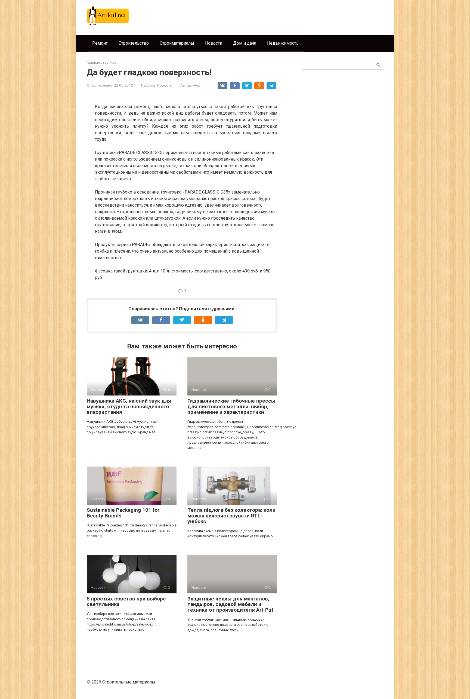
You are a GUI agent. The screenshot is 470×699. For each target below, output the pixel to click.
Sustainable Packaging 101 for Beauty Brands (123, 513)
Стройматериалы (177, 43)
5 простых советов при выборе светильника (126, 602)
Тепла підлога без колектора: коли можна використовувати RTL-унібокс (231, 516)
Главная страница (101, 62)
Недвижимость (283, 43)
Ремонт (100, 43)
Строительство (134, 43)
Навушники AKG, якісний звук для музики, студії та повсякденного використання (129, 406)
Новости (213, 43)
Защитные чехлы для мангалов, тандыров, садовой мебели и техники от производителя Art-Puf (230, 604)
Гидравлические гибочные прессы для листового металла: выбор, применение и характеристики (231, 406)
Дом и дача (244, 43)
